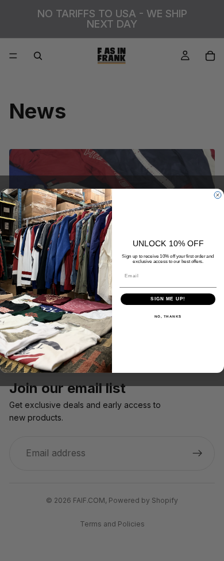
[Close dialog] (217, 195)
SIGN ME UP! (168, 299)
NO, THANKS (168, 316)
